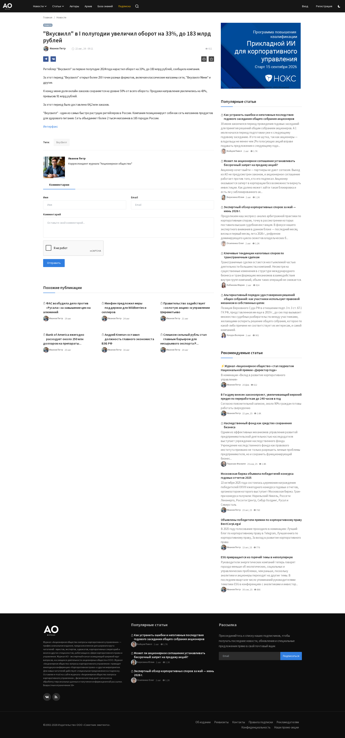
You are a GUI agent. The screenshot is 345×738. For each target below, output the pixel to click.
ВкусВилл (61, 142)
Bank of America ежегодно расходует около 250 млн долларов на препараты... (63, 339)
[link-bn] (261, 56)
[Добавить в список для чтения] (211, 59)
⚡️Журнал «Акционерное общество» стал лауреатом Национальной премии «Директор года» (257, 368)
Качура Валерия (235, 334)
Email (134, 197)
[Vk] (47, 697)
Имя (45, 197)
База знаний (105, 6)
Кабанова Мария (235, 284)
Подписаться (291, 656)
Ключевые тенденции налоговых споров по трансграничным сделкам (254, 255)
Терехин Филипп (236, 463)
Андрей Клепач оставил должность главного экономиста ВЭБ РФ (128, 339)
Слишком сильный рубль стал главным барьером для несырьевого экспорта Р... (183, 339)
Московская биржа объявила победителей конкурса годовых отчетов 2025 (257, 476)
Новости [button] (38, 6)
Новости (61, 17)
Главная (47, 17)
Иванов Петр (77, 158)
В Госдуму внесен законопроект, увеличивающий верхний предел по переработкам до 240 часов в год (261, 396)
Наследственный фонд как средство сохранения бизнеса (258, 425)
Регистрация (324, 6)
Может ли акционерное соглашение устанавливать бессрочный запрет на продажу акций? (259, 163)
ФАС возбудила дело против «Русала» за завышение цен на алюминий (67, 307)
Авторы (74, 6)
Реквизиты (221, 722)
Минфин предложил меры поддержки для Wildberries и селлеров (124, 307)
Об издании (203, 722)
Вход (305, 6)
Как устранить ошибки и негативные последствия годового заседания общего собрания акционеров (259, 117)
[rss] (56, 697)
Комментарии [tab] (59, 185)
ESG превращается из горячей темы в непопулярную (257, 557)
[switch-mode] (340, 6)
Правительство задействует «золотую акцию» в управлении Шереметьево (185, 307)
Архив (88, 6)
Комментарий (52, 214)
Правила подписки (261, 722)
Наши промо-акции (286, 727)
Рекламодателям (288, 722)
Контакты (238, 722)
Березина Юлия (235, 196)
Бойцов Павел (234, 150)
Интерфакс (50, 126)
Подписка (124, 6)
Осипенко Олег (235, 242)
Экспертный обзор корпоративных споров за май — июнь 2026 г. (260, 209)
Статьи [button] (56, 6)
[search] (137, 6)
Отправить (54, 263)
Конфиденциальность (256, 727)
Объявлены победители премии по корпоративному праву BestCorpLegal (261, 522)
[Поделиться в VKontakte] (53, 59)
